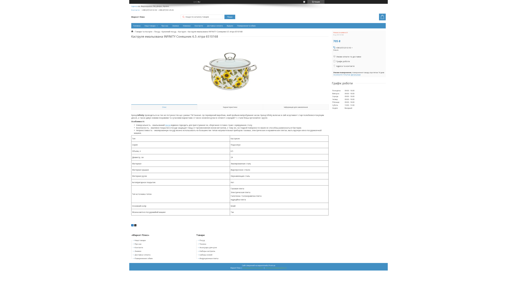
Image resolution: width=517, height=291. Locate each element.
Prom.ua (272, 265)
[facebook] (132, 225)
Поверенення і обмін (144, 258)
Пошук (230, 17)
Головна (136, 26)
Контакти (199, 26)
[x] (135, 225)
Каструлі (182, 31)
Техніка (203, 244)
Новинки (187, 26)
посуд (167, 125)
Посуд (157, 31)
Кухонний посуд (169, 31)
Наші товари (150, 26)
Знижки (175, 26)
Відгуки (230, 26)
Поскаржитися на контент (253, 268)
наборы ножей (206, 255)
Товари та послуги (143, 31)
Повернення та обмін (246, 26)
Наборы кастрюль (207, 251)
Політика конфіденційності (276, 268)
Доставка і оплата (215, 26)
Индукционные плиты (209, 258)
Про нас (164, 26)
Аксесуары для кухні (208, 247)
